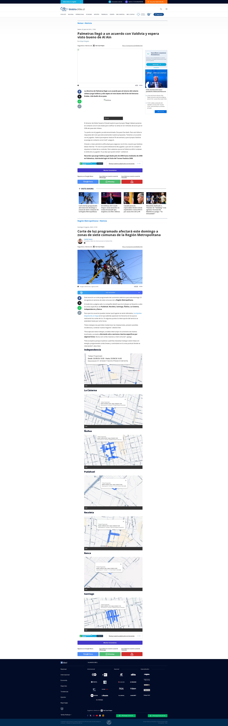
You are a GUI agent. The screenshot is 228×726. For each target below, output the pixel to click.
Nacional (71, 14)
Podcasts (63, 14)
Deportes (96, 14)
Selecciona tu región (69, 2)
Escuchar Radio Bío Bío (157, 2)
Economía (89, 14)
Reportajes (64, 703)
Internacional (80, 14)
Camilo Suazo (88, 239)
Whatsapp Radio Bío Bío (158, 715)
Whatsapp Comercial (127, 715)
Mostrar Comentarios (110, 170)
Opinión (112, 14)
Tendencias (104, 14)
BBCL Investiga (120, 14)
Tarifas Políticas (65, 714)
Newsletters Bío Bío (117, 2)
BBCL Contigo (131, 14)
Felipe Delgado (84, 41)
